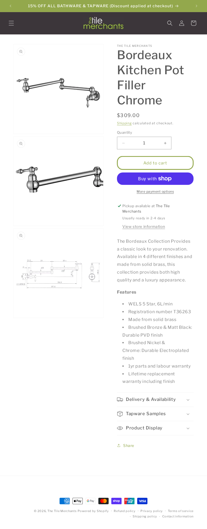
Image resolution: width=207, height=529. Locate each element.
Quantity (124, 132)
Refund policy (124, 511)
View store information (143, 226)
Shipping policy (145, 516)
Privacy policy (151, 511)
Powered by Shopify (93, 511)
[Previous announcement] (10, 6)
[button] (11, 23)
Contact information (178, 516)
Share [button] (128, 445)
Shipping (124, 123)
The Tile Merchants (62, 511)
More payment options (155, 191)
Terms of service (181, 511)
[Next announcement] (196, 6)
